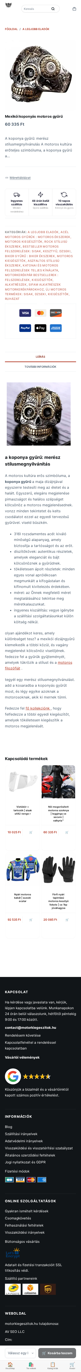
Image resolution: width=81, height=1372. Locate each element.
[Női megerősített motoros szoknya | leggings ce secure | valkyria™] (58, 781)
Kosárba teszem (60, 1353)
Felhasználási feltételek (24, 1225)
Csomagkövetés (18, 1218)
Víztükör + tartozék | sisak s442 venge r (23, 810)
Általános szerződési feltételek (30, 1155)
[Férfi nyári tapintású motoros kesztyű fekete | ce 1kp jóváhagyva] (58, 869)
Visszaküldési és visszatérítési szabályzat (39, 1148)
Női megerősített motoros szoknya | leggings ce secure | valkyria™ (58, 813)
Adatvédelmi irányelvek (24, 1141)
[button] (18, 178)
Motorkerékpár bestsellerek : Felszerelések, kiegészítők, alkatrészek (31, 279)
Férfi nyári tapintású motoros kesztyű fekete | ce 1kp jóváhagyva (58, 901)
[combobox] (35, 8)
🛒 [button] (31, 832)
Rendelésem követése (23, 1035)
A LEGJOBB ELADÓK (43, 232)
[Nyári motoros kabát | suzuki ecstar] (22, 869)
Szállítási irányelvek (21, 1134)
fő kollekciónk (38, 708)
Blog (8, 1127)
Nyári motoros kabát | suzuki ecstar (22, 898)
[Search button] (53, 8)
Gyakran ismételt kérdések (26, 1211)
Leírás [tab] (40, 356)
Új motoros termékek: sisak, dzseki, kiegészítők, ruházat (37, 294)
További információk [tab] (40, 366)
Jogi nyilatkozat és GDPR (25, 1162)
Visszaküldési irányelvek (25, 1232)
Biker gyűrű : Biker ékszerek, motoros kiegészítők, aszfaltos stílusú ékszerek (39, 260)
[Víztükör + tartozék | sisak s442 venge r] (22, 781)
